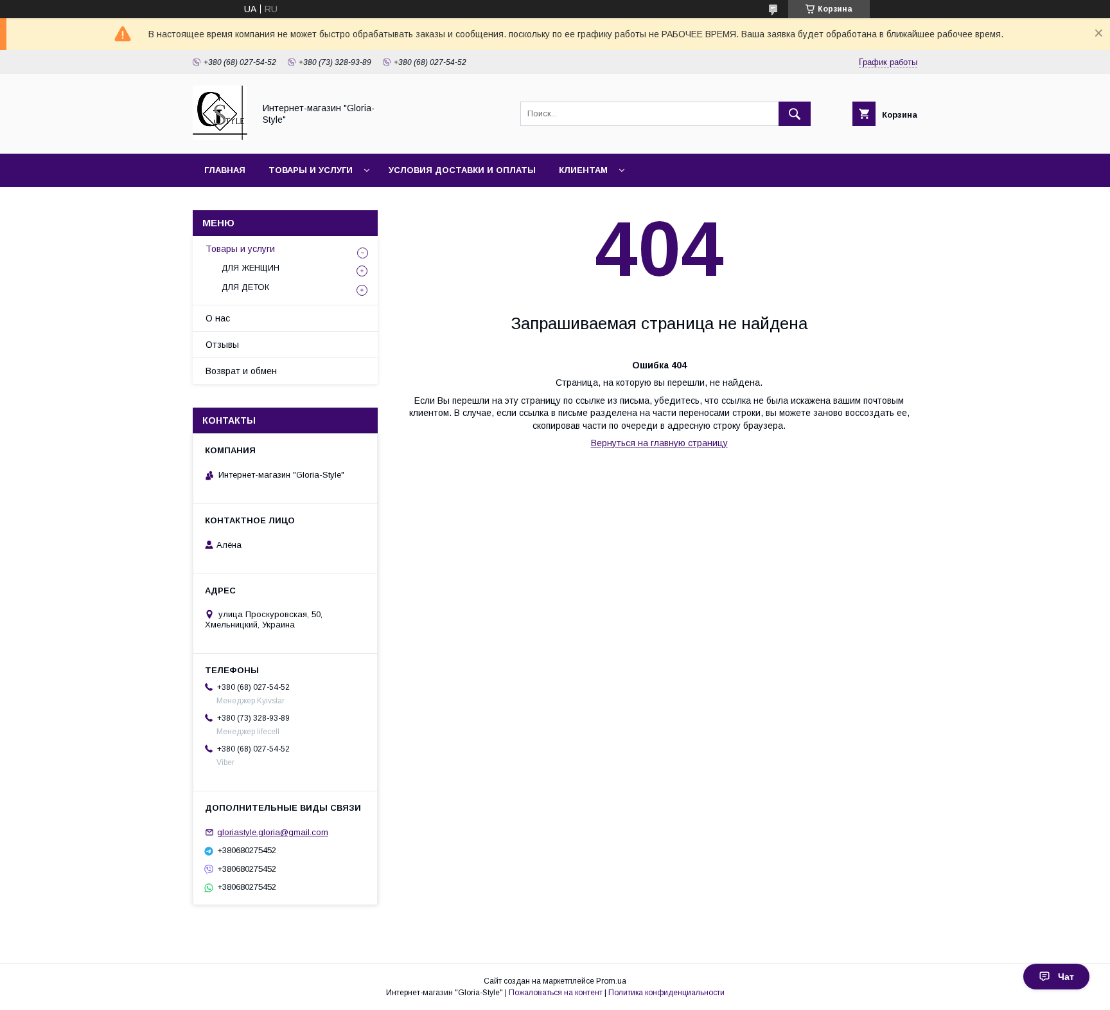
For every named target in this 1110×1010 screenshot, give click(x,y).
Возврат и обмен (241, 371)
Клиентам (583, 170)
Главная (224, 170)
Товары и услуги (311, 170)
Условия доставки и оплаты (462, 170)
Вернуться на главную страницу (659, 443)
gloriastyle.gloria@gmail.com (272, 832)
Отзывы (222, 344)
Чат (1066, 976)
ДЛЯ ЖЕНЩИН (250, 268)
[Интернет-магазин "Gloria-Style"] (220, 137)
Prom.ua (611, 981)
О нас (218, 318)
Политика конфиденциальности (666, 992)
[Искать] (795, 114)
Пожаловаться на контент (556, 992)
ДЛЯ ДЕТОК (245, 287)
